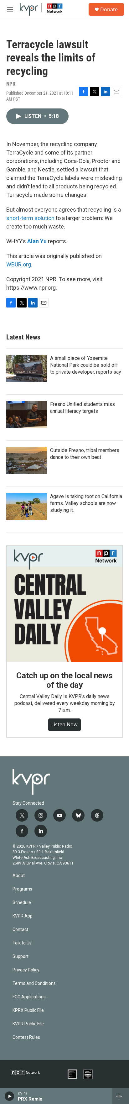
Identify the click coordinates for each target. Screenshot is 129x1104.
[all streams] (120, 1096)
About (19, 875)
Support (20, 956)
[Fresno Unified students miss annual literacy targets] (26, 414)
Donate (109, 9)
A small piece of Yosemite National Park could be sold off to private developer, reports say (85, 365)
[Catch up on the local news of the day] (64, 604)
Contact (20, 929)
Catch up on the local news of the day (64, 680)
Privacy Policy (26, 970)
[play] (9, 1096)
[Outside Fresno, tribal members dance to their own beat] (26, 460)
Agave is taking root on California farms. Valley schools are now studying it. (86, 503)
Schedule (22, 902)
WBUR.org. (19, 264)
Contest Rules (26, 1037)
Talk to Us (22, 943)
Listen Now (64, 724)
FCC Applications (29, 997)
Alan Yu (37, 241)
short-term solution (30, 218)
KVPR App (23, 916)
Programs (22, 889)
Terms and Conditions (34, 983)
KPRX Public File (28, 1010)
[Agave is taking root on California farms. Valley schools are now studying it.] (26, 506)
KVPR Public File (28, 1024)
